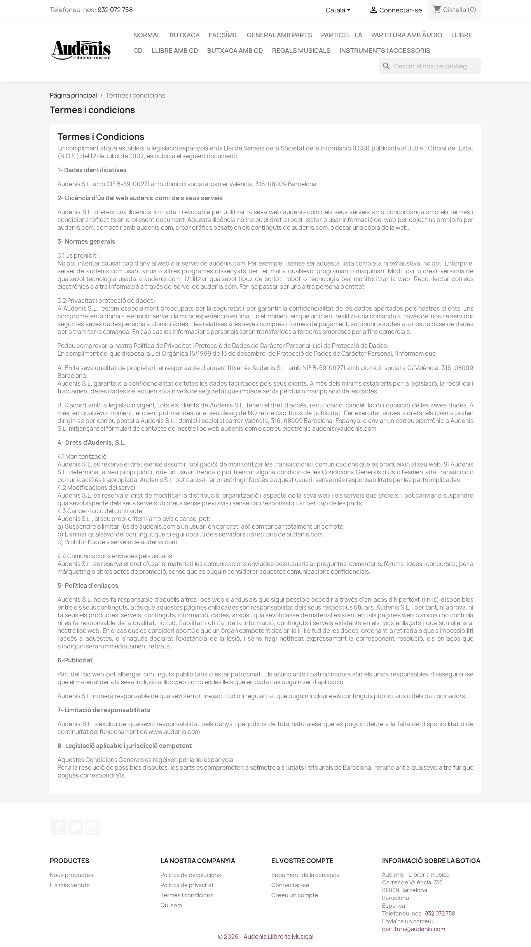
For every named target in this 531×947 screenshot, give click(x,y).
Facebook (58, 827)
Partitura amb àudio (406, 35)
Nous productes (71, 875)
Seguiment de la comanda (305, 875)
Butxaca (184, 35)
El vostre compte (302, 860)
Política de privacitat (187, 885)
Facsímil (223, 35)
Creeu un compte (294, 895)
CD (138, 50)
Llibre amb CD (175, 50)
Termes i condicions (187, 895)
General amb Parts (279, 35)
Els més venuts (70, 885)
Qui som (171, 905)
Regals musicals (301, 50)
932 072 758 (115, 9)
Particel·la (341, 35)
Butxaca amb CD (235, 50)
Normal (147, 35)
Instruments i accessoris (385, 50)
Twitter (75, 827)
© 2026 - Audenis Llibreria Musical (265, 937)
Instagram (92, 827)
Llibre (461, 35)
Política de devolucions (191, 875)
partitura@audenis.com (413, 929)
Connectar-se (290, 885)
